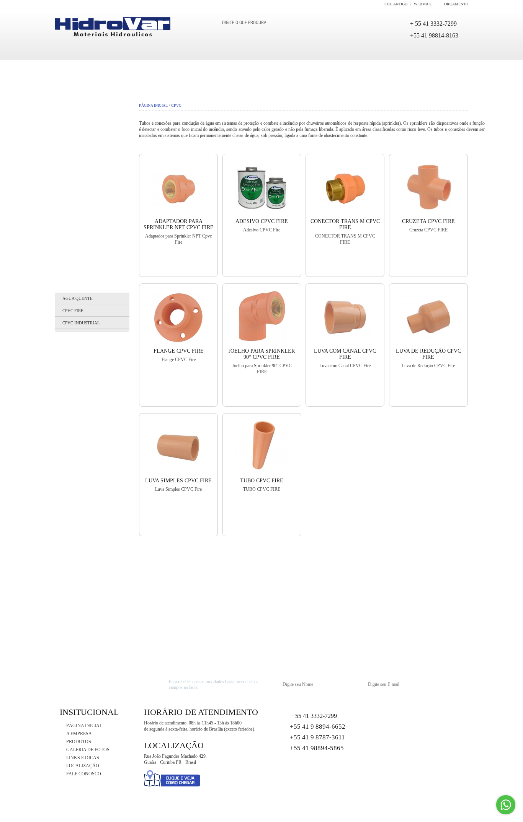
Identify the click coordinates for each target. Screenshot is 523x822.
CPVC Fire (72, 310)
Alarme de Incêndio (85, 144)
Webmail (423, 4)
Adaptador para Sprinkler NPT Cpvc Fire (179, 224)
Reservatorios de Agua (89, 232)
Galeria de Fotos (88, 749)
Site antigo (395, 4)
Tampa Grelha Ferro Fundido (85, 574)
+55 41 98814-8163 (434, 35)
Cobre (67, 250)
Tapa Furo (71, 595)
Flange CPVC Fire (179, 351)
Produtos (78, 741)
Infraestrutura (81, 466)
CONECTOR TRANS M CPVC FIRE (345, 224)
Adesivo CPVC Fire (261, 221)
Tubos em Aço (76, 630)
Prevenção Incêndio (86, 518)
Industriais (74, 448)
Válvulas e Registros (88, 648)
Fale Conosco (83, 773)
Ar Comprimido (79, 179)
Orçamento (456, 4)
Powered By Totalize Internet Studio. (437, 814)
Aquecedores (77, 162)
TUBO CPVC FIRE (261, 480)
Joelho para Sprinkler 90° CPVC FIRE (262, 354)
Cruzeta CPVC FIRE (428, 221)
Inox (65, 483)
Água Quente (77, 298)
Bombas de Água (80, 197)
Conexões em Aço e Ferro (92, 267)
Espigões (70, 360)
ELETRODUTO (75, 342)
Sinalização (75, 554)
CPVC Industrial (81, 323)
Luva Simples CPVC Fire (178, 480)
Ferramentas (76, 378)
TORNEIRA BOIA (77, 612)
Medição (70, 501)
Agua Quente (76, 127)
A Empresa (79, 733)
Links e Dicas (82, 757)
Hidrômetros (76, 413)
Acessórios (74, 109)
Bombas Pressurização (89, 215)
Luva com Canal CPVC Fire (345, 354)
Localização (82, 765)
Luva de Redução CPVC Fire (428, 354)
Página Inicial (153, 105)
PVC (63, 536)
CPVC (65, 285)
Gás (63, 395)
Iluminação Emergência (91, 430)
